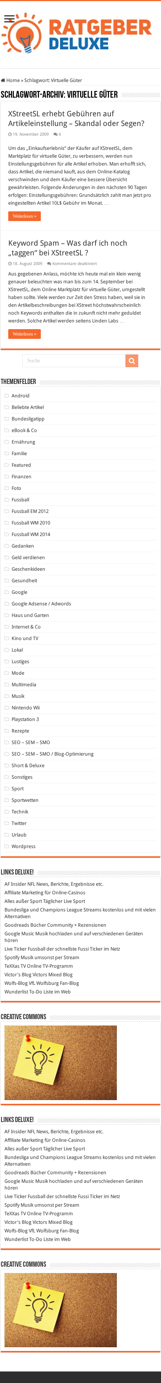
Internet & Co (26, 627)
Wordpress (24, 846)
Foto (16, 488)
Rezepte (20, 731)
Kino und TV (25, 638)
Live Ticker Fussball (24, 949)
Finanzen (21, 476)
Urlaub (19, 835)
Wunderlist (16, 992)
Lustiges (20, 661)
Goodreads (16, 925)
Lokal (17, 650)
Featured (21, 465)
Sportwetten (25, 800)
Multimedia (24, 684)
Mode (18, 673)
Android (21, 395)
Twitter (19, 823)
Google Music (19, 933)
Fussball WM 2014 (31, 534)
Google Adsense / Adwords (41, 604)
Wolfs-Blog (16, 983)
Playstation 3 (25, 719)
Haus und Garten (30, 615)
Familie (19, 453)
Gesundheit (24, 580)
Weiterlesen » (24, 216)
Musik (18, 696)
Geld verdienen (28, 557)
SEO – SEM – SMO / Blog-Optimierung (53, 754)
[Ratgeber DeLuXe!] (80, 33)
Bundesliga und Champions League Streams (52, 910)
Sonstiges (22, 777)
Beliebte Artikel (28, 407)
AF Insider (15, 884)
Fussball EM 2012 (30, 511)
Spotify (11, 957)
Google (19, 592)
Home (12, 80)
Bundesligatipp (28, 419)
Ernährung (23, 442)
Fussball (20, 500)
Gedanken (23, 546)
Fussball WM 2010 (31, 523)
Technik (20, 812)
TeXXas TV (15, 966)
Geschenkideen (28, 569)
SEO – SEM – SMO (31, 742)
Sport (18, 788)
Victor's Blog (17, 974)
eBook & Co (24, 430)
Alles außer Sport (23, 901)
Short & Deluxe (28, 765)
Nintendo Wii (26, 708)
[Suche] (131, 361)
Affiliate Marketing (23, 892)
